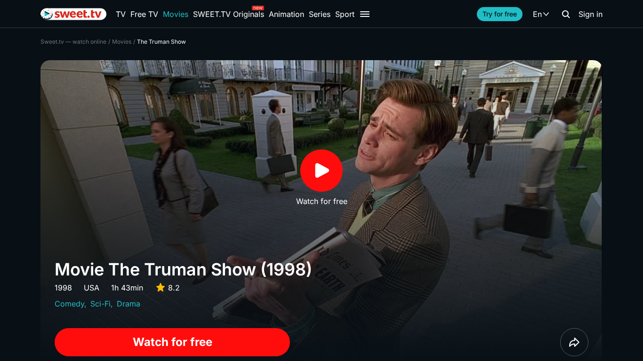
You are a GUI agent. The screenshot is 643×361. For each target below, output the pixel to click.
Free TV (144, 14)
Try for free (499, 14)
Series (319, 14)
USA (91, 287)
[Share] (574, 342)
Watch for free (172, 342)
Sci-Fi (100, 303)
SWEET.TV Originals (228, 14)
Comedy (69, 303)
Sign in (591, 14)
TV (121, 14)
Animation (286, 14)
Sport (344, 14)
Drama (128, 303)
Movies (175, 14)
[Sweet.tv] (73, 14)
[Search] (565, 14)
